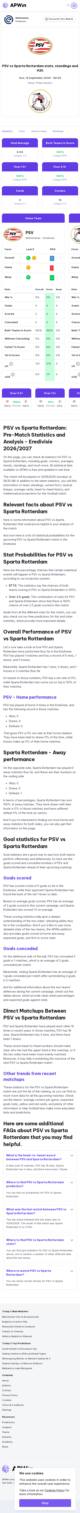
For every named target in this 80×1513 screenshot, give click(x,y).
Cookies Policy (55, 1490)
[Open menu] (74, 6)
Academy (7, 1441)
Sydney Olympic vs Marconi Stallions (22, 1363)
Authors (6, 1385)
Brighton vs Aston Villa (14, 1321)
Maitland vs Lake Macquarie (17, 1368)
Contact (6, 1390)
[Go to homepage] (14, 5)
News (5, 1446)
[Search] (68, 5)
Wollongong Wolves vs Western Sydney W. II (26, 1358)
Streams (6, 1437)
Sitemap (6, 1409)
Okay (45, 1503)
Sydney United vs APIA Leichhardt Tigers (24, 1353)
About (5, 1380)
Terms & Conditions (13, 1405)
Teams (6, 1432)
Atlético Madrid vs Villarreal (17, 1336)
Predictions (8, 1422)
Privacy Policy (9, 1395)
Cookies (6, 1400)
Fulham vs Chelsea (12, 1331)
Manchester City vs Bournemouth (20, 1316)
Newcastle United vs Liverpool (18, 1326)
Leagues (7, 1427)
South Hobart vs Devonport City (19, 1348)
